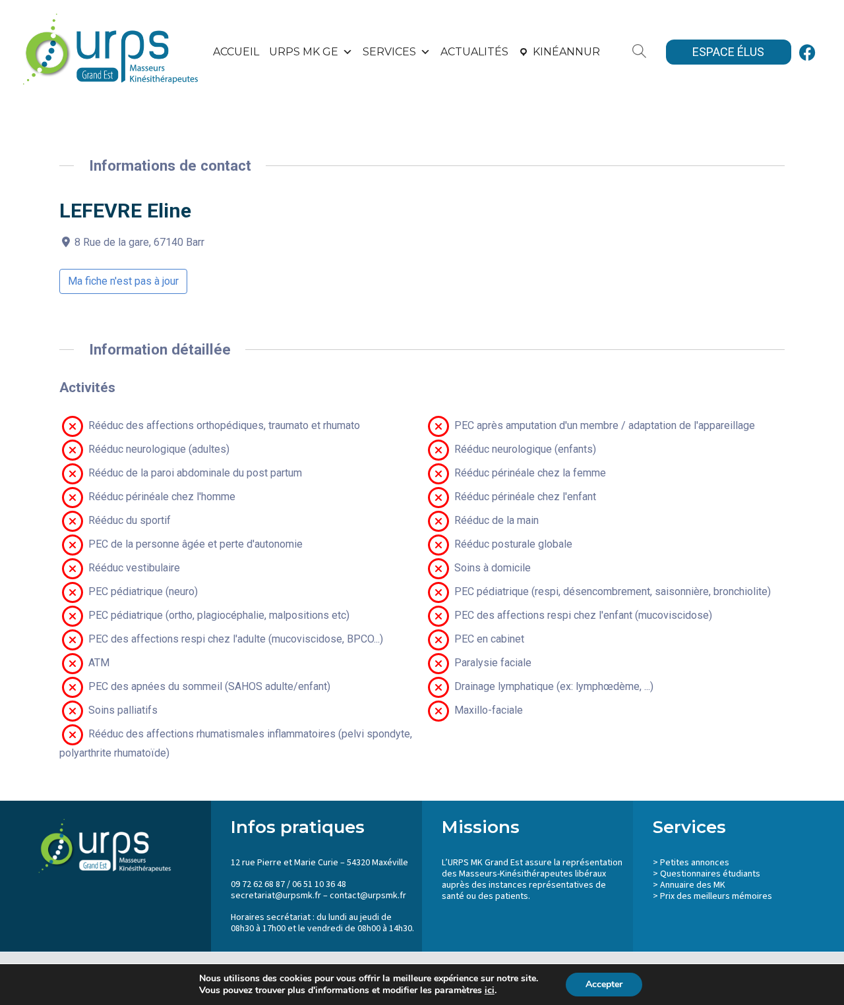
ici (490, 990)
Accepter (604, 984)
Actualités (474, 51)
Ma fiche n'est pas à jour (123, 281)
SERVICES (389, 51)
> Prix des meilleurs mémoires (712, 896)
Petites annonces (694, 862)
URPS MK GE (303, 51)
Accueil (236, 51)
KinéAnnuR (566, 51)
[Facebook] (807, 52)
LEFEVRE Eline (125, 210)
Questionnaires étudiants (710, 873)
